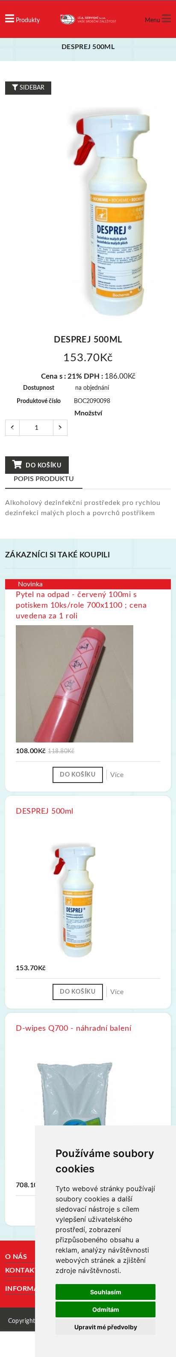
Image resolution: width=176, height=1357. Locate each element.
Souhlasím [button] (105, 1292)
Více (116, 774)
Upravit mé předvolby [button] (105, 1327)
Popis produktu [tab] (44, 479)
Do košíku (43, 466)
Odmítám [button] (105, 1309)
